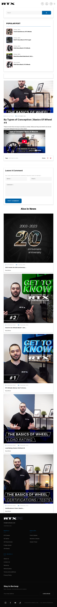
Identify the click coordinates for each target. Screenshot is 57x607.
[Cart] (51, 3)
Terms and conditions (10, 572)
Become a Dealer (34, 538)
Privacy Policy (8, 575)
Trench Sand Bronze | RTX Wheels (23, 31)
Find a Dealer (33, 535)
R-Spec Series (7, 545)
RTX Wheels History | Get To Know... (15, 388)
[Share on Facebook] (48, 158)
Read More (8, 270)
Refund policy (8, 568)
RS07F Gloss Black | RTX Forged (22, 39)
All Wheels (7, 548)
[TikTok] (20, 602)
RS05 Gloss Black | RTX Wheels (22, 64)
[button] (42, 3)
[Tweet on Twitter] (51, 158)
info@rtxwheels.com (9, 523)
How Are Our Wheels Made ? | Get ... (15, 327)
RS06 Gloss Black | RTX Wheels (22, 48)
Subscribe (46, 593)
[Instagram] (5, 602)
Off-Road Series (8, 542)
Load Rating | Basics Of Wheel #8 (15, 448)
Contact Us (7, 562)
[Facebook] (10, 602)
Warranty (6, 565)
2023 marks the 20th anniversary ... (15, 267)
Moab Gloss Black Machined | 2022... (23, 56)
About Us (6, 558)
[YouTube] (15, 602)
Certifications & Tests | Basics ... (14, 508)
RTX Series (7, 535)
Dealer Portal (33, 542)
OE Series (6, 538)
